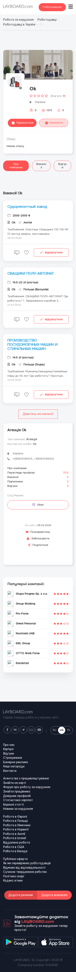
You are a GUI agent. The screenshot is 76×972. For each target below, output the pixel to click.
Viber (40, 504)
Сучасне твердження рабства (25, 872)
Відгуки (62, 166)
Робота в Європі (15, 816)
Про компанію (16, 166)
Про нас (9, 745)
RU (54, 730)
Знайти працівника (16, 791)
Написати (56, 122)
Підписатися (24, 122)
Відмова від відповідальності (24, 867)
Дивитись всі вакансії (38, 414)
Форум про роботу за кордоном (26, 787)
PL (69, 730)
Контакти (9, 771)
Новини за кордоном (18, 808)
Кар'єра (8, 749)
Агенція (31, 439)
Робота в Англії (14, 834)
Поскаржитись (40, 532)
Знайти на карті (14, 783)
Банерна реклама (15, 762)
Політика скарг (13, 876)
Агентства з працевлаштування (26, 778)
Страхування (12, 757)
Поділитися (40, 545)
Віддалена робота (16, 842)
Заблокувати (39, 538)
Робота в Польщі (15, 820)
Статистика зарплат (18, 800)
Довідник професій (17, 796)
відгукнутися (53, 252)
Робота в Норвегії (16, 829)
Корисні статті (13, 804)
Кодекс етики (13, 880)
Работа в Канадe (15, 851)
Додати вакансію (54, 895)
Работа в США (13, 847)
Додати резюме (20, 895)
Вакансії (41, 166)
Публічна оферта (15, 859)
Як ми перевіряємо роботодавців (27, 863)
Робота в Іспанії (14, 838)
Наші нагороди (13, 766)
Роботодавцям (52, 7)
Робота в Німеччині (16, 825)
